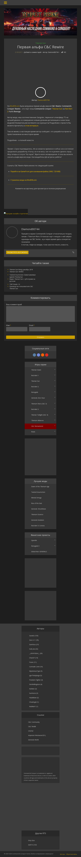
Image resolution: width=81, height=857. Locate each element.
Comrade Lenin (34, 667)
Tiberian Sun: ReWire (16, 272)
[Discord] (38, 355)
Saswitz (31, 636)
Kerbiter (32, 689)
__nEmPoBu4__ (34, 653)
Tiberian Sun (40, 43)
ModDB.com (15, 106)
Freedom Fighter (35, 680)
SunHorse (32, 693)
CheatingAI (33, 702)
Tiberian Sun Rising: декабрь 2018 (21, 270)
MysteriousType (34, 671)
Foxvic (31, 662)
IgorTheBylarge (34, 675)
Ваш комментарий (14, 304)
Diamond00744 (53, 52)
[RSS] (42, 355)
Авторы (62, 854)
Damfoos (32, 644)
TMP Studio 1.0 (14, 284)
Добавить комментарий (32, 52)
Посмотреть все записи (17, 252)
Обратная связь (71, 854)
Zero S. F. (32, 640)
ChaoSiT (32, 658)
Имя (8, 325)
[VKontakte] (34, 355)
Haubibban (32, 698)
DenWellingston (34, 684)
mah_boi (32, 649)
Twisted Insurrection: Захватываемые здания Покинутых (22, 276)
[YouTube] (46, 355)
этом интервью (31, 125)
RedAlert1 (32, 706)
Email (32, 325)
